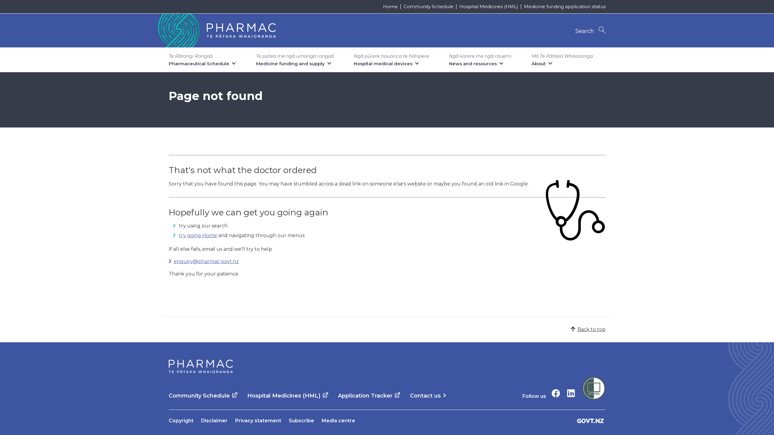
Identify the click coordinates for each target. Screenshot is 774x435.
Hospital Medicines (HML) (488, 6)
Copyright (181, 421)
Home (390, 6)
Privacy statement (258, 421)
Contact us (425, 395)
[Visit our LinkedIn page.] (571, 393)
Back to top (591, 329)
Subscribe (301, 421)
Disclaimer (214, 421)
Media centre (338, 421)
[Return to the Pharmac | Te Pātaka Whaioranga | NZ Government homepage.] (216, 30)
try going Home (198, 235)
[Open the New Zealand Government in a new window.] (590, 420)
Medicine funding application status (565, 6)
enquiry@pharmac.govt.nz (206, 261)
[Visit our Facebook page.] (556, 393)
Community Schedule (429, 6)
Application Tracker (365, 395)
